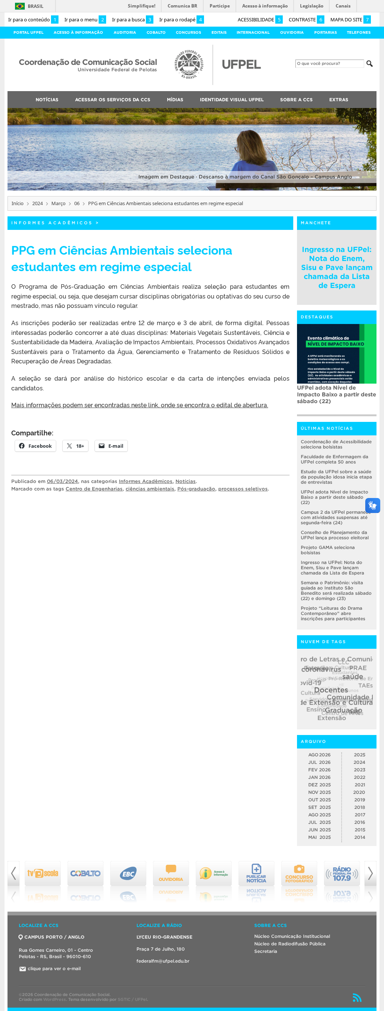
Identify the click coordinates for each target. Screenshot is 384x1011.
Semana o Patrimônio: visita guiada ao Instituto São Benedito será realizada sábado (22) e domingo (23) (336, 590)
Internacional (253, 32)
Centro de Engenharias (94, 489)
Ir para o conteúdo (32, 19)
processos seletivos (243, 489)
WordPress (54, 999)
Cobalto (156, 32)
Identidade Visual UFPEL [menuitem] (232, 99)
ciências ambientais (150, 489)
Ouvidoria (292, 32)
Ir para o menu (84, 19)
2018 (359, 807)
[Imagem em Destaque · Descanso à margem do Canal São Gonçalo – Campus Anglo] (192, 189)
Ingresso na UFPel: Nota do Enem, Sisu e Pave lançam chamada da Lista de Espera (337, 267)
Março (58, 203)
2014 (359, 837)
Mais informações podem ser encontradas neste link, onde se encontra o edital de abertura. (139, 404)
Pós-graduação (196, 489)
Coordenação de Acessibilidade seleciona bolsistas (336, 444)
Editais (219, 32)
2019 (359, 799)
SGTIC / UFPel (132, 999)
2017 (360, 814)
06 (77, 203)
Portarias (325, 32)
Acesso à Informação (78, 32)
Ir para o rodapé (180, 19)
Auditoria (125, 32)
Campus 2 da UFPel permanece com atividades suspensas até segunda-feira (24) (336, 517)
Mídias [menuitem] (175, 99)
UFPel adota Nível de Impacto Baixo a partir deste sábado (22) (336, 394)
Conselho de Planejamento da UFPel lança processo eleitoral (335, 535)
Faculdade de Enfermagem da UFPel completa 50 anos (334, 459)
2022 (359, 777)
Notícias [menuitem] (47, 99)
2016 (359, 822)
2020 (359, 792)
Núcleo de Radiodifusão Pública (290, 943)
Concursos (188, 32)
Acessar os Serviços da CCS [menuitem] (112, 99)
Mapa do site (349, 19)
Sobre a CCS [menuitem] (296, 99)
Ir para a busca (131, 19)
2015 (360, 829)
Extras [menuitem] (338, 99)
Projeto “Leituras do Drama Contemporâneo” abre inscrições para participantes (333, 613)
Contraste (305, 19)
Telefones (358, 32)
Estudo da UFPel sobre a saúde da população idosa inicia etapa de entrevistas (336, 476)
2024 (37, 203)
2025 (359, 754)
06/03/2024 (62, 481)
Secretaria (265, 951)
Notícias (186, 481)
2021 (360, 784)
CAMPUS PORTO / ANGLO (54, 936)
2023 (359, 769)
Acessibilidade (259, 19)
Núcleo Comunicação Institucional (292, 936)
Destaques (317, 317)
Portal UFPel (29, 32)
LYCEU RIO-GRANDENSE (164, 936)
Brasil (36, 6)
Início (18, 203)
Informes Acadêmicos (52, 222)
